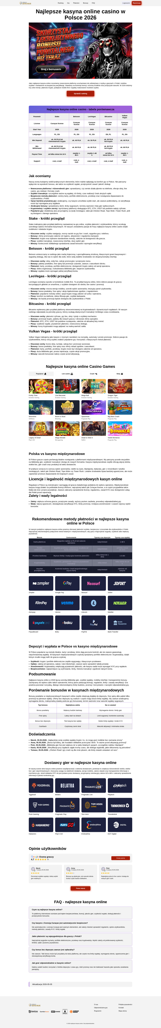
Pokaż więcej (80, 888)
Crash (92, 374)
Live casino (66, 374)
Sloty (118, 374)
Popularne (39, 374)
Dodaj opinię (120, 858)
